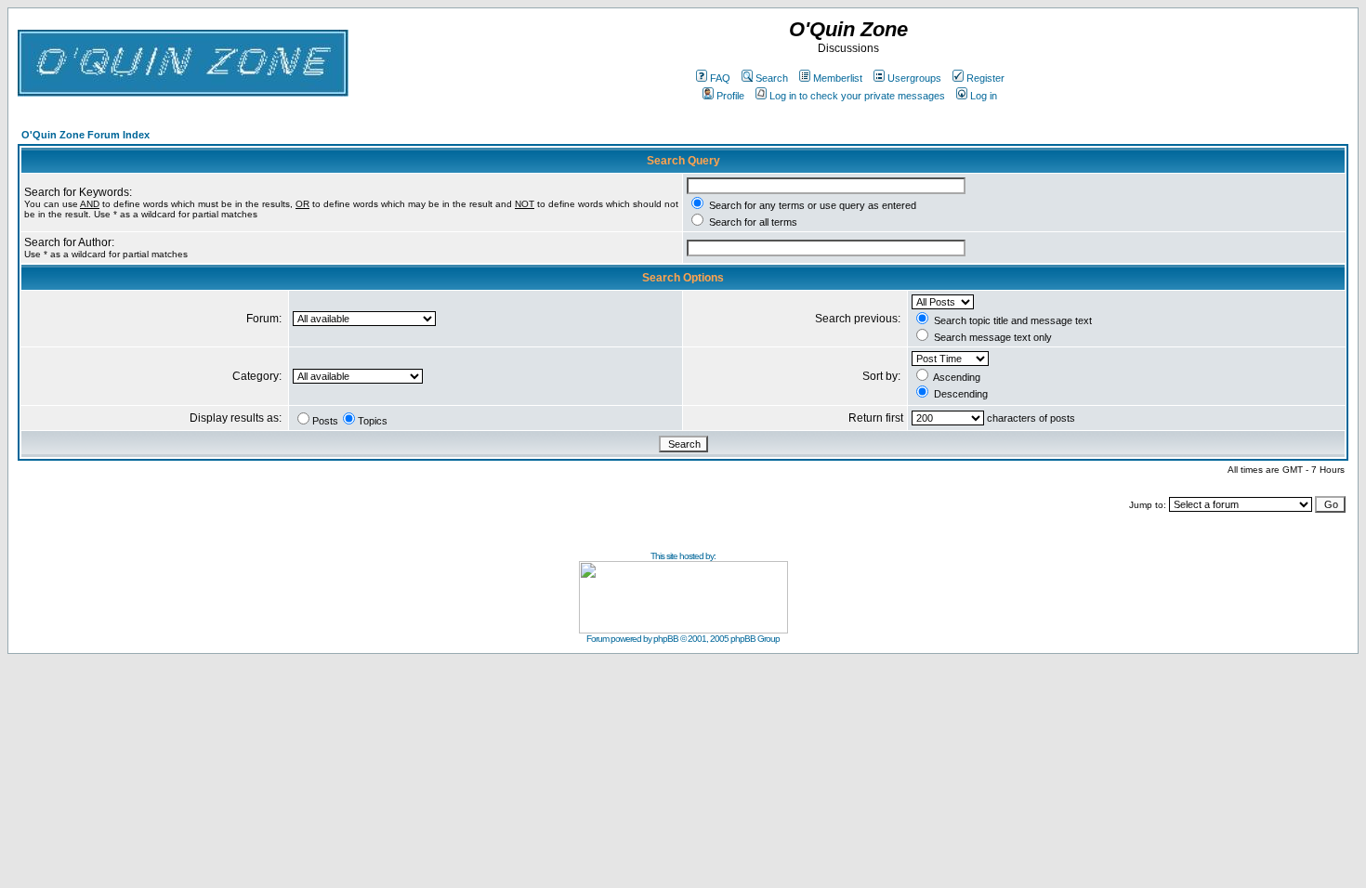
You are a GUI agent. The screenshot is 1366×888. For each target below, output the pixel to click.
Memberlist (837, 78)
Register (985, 78)
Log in (983, 95)
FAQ (720, 78)
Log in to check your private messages (857, 95)
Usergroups (914, 78)
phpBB (665, 638)
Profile (730, 95)
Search (771, 78)
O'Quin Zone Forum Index (85, 134)
